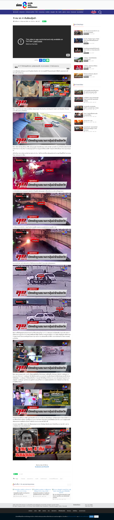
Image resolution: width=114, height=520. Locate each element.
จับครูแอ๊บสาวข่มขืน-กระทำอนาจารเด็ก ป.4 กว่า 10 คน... (21, 493)
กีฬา (57, 12)
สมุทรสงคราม (30, 478)
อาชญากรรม (42, 12)
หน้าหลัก (16, 12)
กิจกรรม (69, 511)
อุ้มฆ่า (61, 478)
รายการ (44, 511)
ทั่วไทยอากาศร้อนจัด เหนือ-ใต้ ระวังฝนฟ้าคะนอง (90, 74)
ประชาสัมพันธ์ (80, 12)
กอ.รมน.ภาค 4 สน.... (88, 120)
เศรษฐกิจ (52, 12)
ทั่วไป (36, 12)
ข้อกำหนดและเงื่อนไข (72, 516)
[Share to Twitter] (44, 60)
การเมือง (47, 12)
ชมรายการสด (82, 511)
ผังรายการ (54, 511)
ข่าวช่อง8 (23, 478)
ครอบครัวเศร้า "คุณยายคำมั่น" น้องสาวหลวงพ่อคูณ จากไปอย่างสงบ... (91, 128)
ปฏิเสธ (96, 516)
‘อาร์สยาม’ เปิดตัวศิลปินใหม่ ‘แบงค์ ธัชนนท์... (90, 58)
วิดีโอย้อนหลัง (61, 511)
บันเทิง (60, 12)
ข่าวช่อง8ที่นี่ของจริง (53, 478)
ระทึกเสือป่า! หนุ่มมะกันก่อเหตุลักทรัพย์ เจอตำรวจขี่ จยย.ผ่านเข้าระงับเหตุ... (91, 99)
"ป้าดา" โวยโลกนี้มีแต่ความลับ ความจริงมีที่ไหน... (90, 114)
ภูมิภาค (64, 12)
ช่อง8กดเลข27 (44, 478)
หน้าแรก (30, 511)
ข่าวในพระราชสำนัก (30, 12)
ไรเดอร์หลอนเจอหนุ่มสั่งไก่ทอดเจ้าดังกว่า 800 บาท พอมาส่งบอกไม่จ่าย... (91, 50)
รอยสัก (36, 478)
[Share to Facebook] (40, 60)
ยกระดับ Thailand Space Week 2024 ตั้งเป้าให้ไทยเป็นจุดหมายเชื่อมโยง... (91, 40)
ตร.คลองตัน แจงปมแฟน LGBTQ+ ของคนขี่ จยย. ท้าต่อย (91, 107)
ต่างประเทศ (73, 12)
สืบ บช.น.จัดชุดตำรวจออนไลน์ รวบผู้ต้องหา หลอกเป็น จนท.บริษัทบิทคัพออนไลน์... (61, 496)
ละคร (35, 511)
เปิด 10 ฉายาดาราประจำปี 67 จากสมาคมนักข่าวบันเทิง (91, 31)
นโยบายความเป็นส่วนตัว (83, 516)
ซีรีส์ (39, 511)
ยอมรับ (91, 516)
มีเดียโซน (75, 511)
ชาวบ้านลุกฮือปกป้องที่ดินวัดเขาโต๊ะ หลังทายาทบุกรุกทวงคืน (91, 91)
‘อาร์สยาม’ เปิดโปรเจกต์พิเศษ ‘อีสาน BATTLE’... (90, 66)
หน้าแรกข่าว (22, 12)
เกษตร (68, 12)
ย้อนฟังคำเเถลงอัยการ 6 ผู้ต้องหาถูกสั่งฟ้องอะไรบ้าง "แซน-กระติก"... (41, 493)
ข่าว (49, 511)
